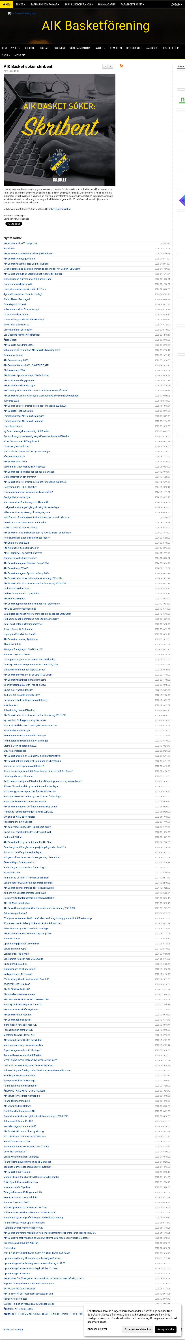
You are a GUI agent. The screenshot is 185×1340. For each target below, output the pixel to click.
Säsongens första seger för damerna (23, 1004)
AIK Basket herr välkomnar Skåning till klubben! (28, 253)
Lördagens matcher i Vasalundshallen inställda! (28, 492)
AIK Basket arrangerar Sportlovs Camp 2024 (26, 573)
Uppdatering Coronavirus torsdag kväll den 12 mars (30, 1268)
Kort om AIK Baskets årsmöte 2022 (22, 695)
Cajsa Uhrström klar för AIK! (18, 284)
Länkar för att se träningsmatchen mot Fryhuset (28, 1065)
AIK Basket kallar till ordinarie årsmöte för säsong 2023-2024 (35, 583)
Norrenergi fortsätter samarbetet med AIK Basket (29, 898)
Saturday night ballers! (15, 913)
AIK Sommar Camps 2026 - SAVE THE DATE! (26, 365)
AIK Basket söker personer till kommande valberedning (32, 761)
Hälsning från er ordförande (18, 776)
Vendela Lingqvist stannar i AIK (20, 1126)
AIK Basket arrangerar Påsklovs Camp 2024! (26, 563)
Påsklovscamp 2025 (14, 456)
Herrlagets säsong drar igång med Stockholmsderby (31, 619)
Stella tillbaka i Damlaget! (17, 299)
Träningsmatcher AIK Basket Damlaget (24, 416)
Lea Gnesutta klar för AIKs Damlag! (22, 334)
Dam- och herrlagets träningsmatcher (23, 624)
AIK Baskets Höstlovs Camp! (18, 411)
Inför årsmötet (11, 705)
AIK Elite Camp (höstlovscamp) (20, 608)
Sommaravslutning (13, 355)
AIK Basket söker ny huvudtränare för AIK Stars (28, 842)
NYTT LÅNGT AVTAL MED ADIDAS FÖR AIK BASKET (30, 1060)
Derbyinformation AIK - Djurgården (21, 593)
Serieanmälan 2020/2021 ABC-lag (21, 1243)
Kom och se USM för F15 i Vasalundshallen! (26, 877)
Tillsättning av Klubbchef (16, 446)
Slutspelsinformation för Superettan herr (25, 669)
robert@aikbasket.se (60, 209)
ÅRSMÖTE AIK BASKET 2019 (18, 1309)
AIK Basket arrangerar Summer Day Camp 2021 (28, 933)
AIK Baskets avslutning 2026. (19, 345)
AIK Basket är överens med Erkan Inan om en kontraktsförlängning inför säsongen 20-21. (50, 1232)
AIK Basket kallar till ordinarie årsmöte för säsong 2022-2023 (35, 715)
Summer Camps (12, 938)
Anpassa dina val (97, 1328)
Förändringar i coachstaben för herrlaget (25, 867)
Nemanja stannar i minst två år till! (21, 1197)
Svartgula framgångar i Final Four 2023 (24, 649)
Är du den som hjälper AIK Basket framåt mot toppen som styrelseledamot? (43, 781)
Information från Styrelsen (17, 1187)
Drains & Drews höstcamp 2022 (20, 745)
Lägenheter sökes (13, 426)
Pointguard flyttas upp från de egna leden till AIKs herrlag (33, 1217)
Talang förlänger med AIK (17, 1101)
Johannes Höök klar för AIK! (18, 1121)
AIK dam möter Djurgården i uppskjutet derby (27, 827)
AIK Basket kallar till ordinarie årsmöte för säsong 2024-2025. (35, 405)
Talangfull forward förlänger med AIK (23, 1192)
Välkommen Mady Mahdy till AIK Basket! (24, 466)
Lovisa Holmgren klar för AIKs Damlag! (24, 319)
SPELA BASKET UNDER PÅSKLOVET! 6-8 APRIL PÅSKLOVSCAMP (37, 1253)
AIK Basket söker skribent (28, 66)
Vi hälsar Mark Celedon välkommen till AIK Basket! (29, 1212)
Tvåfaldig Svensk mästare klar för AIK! (23, 1227)
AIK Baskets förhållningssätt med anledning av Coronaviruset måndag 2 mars (44, 1278)
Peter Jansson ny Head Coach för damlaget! (26, 928)
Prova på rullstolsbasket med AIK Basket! (25, 801)
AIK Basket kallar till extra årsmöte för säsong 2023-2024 (33, 578)
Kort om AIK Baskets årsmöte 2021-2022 (25, 893)
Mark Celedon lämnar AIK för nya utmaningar (27, 451)
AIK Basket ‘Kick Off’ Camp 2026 (20, 243)
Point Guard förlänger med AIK (19, 1111)
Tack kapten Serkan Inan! (16, 588)
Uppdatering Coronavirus (17, 1273)
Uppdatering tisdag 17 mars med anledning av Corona (32, 1258)
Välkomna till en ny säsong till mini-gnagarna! (27, 512)
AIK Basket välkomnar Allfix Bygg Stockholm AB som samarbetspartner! (41, 395)
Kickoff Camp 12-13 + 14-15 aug (20, 527)
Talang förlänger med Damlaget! (20, 1085)
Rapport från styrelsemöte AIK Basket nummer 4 (29, 1283)
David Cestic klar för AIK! (16, 314)
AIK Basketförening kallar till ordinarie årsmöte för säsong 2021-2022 (39, 908)
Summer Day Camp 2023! (17, 654)
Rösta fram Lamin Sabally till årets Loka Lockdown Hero (33, 923)
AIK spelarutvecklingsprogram (19, 380)
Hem (7, 4)
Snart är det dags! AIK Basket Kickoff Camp (26, 1146)
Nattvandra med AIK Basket (18, 974)
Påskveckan (10, 1248)
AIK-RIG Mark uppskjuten (17, 903)
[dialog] (132, 1320)
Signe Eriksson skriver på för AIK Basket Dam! (27, 279)
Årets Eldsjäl (10, 339)
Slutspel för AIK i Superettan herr (20, 558)
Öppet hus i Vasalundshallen (18, 690)
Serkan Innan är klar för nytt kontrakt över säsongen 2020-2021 (36, 1116)
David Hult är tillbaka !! (15, 1151)
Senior (19, 4)
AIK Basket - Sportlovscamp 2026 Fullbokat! (26, 375)
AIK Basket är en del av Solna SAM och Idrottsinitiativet (32, 756)
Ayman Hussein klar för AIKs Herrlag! (23, 294)
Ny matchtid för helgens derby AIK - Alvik (25, 720)
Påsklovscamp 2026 (14, 370)
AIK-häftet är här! (12, 644)
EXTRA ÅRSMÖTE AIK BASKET (19, 1288)
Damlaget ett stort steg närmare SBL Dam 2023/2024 (31, 664)
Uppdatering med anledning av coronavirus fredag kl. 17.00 (34, 1263)
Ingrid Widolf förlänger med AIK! (20, 1024)
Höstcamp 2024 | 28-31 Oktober (20, 487)
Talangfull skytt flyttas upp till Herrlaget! (24, 1222)
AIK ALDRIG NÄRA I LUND (17, 989)
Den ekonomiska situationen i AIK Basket (25, 522)
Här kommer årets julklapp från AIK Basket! (26, 700)
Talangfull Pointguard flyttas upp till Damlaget (27, 1161)
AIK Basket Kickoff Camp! (17, 1172)
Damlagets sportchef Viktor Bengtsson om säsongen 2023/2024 (37, 613)
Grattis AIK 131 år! (13, 837)
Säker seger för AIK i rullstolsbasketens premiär (28, 882)
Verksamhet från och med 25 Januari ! (23, 958)
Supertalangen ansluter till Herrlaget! (22, 1050)
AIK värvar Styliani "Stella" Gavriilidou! (23, 1040)
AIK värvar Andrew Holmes (17, 1106)
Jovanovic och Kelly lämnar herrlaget (23, 852)
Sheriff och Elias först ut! (16, 324)
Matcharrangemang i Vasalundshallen (23, 1045)
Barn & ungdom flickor (78, 4)
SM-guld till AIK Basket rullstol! (19, 816)
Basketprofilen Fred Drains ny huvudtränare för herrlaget (33, 796)
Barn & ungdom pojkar (44, 4)
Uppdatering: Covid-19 (15, 964)
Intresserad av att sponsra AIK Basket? (24, 766)
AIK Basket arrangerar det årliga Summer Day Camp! (30, 806)
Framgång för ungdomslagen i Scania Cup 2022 (28, 811)
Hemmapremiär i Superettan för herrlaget (25, 735)
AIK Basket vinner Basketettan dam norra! (25, 679)
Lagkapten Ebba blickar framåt (20, 634)
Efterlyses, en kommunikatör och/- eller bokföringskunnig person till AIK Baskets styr (48, 918)
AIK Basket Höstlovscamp (17, 1014)
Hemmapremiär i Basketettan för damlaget (26, 740)
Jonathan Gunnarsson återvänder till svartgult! (27, 1167)
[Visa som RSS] (121, 66)
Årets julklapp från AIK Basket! (19, 862)
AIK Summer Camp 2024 (16, 542)
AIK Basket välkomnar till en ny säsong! (24, 1131)
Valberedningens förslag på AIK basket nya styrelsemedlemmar (37, 1070)
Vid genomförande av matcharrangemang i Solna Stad (32, 857)
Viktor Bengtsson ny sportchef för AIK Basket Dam (30, 791)
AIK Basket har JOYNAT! (16, 568)
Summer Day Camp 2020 (16, 1202)
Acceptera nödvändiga (138, 1329)
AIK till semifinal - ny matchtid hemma (23, 553)
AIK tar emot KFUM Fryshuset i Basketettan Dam (28, 1293)
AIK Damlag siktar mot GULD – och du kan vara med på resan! (36, 390)
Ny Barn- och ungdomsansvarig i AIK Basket (26, 431)
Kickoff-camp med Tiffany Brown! (21, 441)
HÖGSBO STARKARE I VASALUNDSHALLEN (26, 999)
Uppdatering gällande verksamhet (21, 943)
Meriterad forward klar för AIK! (19, 1035)
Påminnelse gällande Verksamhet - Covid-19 (26, 979)
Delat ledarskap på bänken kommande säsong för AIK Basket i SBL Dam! (42, 268)
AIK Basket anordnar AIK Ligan (19, 385)
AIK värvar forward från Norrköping (22, 1095)
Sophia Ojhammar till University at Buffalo (25, 1207)
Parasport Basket (131, 4)
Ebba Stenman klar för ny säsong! (21, 309)
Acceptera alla (165, 1329)
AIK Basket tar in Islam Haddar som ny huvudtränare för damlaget (37, 532)
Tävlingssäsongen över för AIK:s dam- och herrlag (29, 659)
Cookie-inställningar (13, 1329)
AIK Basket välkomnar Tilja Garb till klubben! (26, 263)
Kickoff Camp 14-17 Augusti (18, 629)
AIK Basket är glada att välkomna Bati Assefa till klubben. (33, 274)
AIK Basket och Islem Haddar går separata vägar (29, 471)
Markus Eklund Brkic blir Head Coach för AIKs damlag (31, 1177)
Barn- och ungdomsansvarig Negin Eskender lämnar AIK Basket (37, 436)
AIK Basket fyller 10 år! (15, 461)
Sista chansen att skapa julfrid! (20, 969)
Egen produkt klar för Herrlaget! (20, 1080)
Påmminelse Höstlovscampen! (19, 994)
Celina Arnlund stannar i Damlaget (21, 1156)
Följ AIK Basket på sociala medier (21, 548)
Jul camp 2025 (11, 400)
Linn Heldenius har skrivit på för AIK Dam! (25, 289)
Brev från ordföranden (15, 750)
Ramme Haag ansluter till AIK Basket (22, 1055)
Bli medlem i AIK (12, 872)
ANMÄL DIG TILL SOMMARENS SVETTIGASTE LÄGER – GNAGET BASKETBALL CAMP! (48, 1314)
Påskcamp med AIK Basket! (18, 821)
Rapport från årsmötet (15, 1298)
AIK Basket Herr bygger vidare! (19, 258)
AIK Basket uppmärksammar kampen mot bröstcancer (32, 603)
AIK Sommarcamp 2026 (16, 360)
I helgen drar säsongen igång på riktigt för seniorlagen (32, 507)
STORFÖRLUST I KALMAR (17, 984)
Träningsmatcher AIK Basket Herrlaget (23, 421)
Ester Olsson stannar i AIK (17, 1141)
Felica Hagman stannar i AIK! (18, 1030)
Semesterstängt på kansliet (18, 329)
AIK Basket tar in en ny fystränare (21, 639)
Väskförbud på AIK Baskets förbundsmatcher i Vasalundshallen (37, 517)
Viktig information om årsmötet (20, 476)
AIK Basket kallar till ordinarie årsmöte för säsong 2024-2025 (35, 482)
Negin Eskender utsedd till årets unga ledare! (27, 537)
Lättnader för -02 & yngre (16, 953)
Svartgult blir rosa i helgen (17, 497)
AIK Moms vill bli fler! (14, 598)
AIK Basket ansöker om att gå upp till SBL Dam (28, 674)
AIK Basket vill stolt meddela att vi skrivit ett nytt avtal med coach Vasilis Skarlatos (46, 1238)
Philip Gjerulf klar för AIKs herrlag (21, 1182)
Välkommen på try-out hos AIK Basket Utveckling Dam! (32, 350)
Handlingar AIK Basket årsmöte (20, 1075)
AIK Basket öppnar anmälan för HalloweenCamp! (29, 887)
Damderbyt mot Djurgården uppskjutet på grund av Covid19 (35, 847)
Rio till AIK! (9, 248)
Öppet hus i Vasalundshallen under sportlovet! (27, 832)
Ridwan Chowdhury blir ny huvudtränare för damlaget (31, 786)
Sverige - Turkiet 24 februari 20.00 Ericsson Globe (29, 1303)
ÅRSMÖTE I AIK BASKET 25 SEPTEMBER (24, 1090)
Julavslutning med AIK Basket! (19, 710)
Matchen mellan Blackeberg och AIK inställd (26, 502)
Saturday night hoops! (15, 948)
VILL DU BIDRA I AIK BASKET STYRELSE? (25, 1136)
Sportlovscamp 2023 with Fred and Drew (25, 684)
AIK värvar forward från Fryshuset (21, 1009)
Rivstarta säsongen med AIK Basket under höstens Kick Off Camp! (38, 771)
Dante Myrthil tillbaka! (15, 304)
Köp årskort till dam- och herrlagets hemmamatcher (30, 725)
